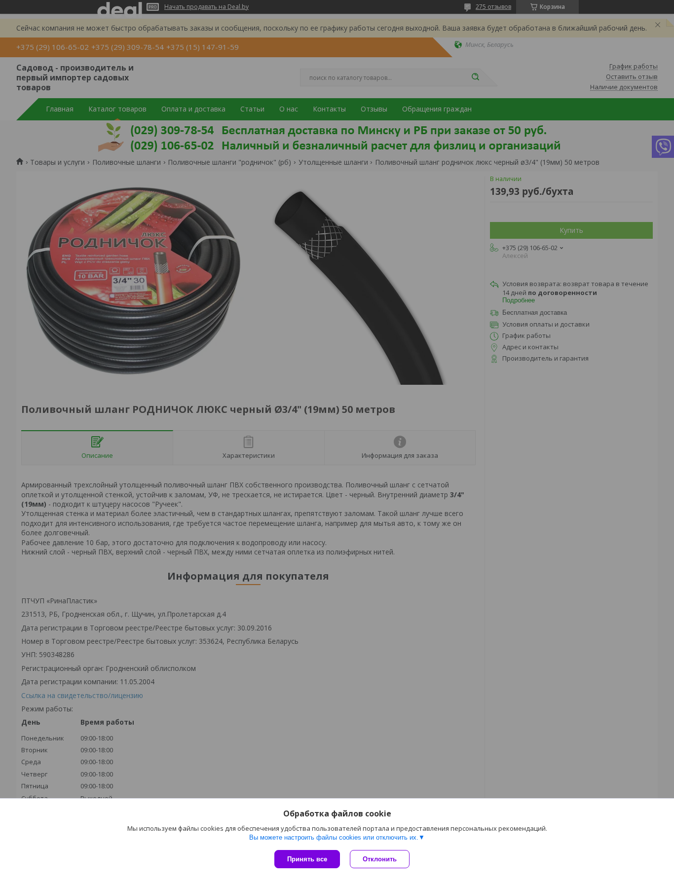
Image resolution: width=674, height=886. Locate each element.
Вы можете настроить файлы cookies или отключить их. (333, 837)
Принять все (307, 859)
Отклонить (380, 859)
